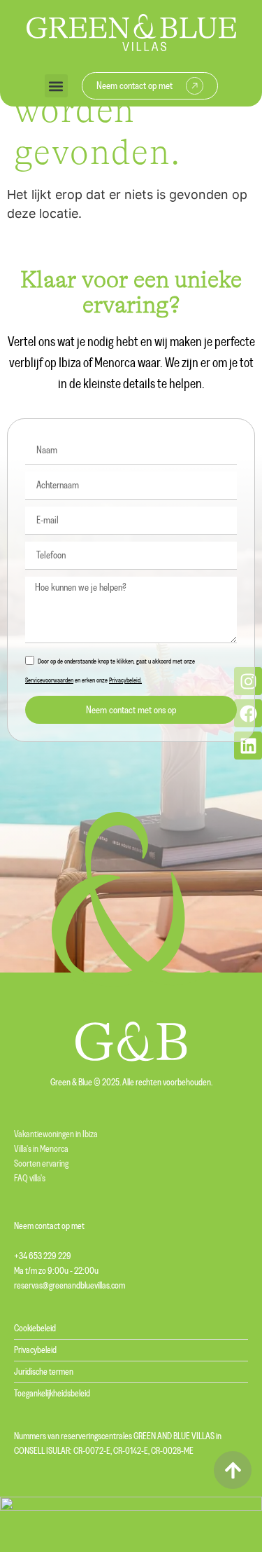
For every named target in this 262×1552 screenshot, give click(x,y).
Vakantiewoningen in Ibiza (56, 1134)
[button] (56, 85)
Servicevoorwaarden (49, 680)
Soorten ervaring (41, 1164)
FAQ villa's (29, 1178)
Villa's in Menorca (41, 1149)
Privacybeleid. (125, 680)
